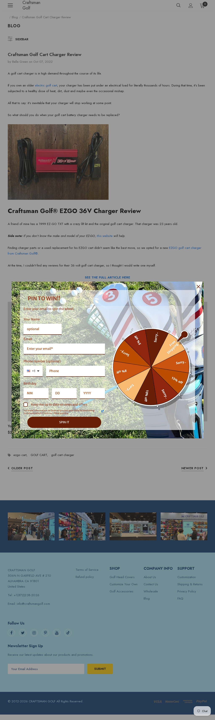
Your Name (32, 319)
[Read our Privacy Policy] (102, 411)
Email (28, 339)
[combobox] (33, 371)
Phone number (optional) (42, 361)
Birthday (30, 383)
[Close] (198, 287)
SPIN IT (64, 422)
